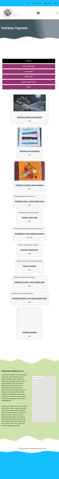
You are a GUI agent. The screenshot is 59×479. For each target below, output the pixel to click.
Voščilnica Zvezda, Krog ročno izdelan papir (29, 298)
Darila (28, 87)
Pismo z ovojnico (29, 266)
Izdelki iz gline (29, 76)
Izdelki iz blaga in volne (28, 82)
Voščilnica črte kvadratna (29, 151)
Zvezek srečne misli (29, 217)
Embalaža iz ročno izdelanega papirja (29, 234)
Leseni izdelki (29, 71)
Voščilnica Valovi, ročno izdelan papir (29, 201)
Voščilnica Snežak (29, 332)
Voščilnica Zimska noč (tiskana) (29, 117)
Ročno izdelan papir (29, 66)
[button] (29, 3)
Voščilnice (29, 61)
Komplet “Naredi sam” (29, 250)
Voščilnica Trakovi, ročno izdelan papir (29, 282)
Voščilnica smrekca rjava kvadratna (30, 185)
